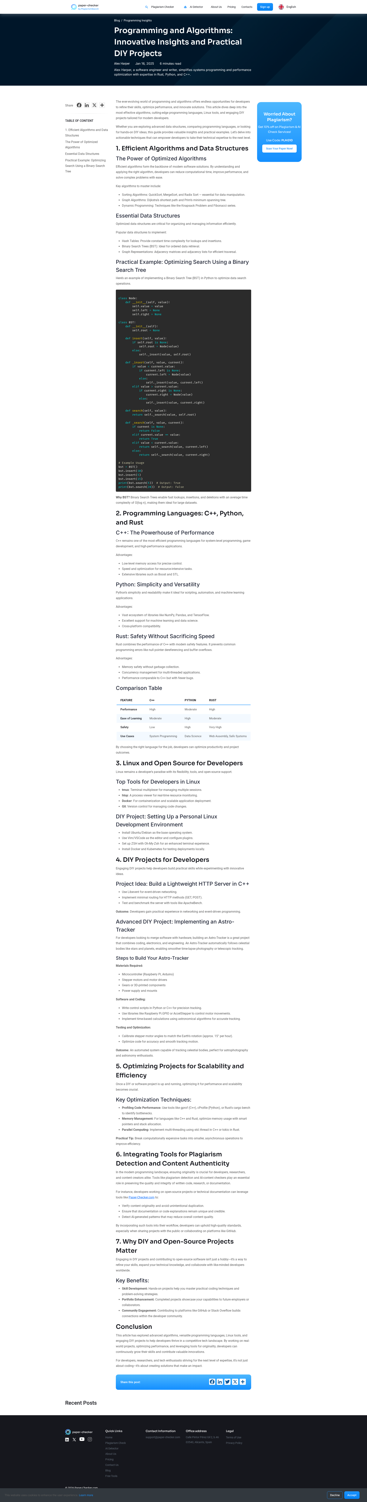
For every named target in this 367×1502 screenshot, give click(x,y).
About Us (216, 6)
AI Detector (196, 6)
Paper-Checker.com (141, 1197)
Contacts (246, 6)
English (291, 7)
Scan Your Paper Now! (279, 148)
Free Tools (111, 1476)
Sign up (265, 6)
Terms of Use (233, 1437)
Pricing (231, 6)
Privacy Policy (234, 1442)
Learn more (86, 1495)
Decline (335, 1495)
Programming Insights (138, 20)
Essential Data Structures (82, 154)
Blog (117, 20)
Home (108, 1437)
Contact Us (112, 1464)
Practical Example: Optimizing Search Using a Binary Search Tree (85, 165)
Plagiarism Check (115, 1442)
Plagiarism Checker (162, 6)
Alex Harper (122, 63)
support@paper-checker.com (163, 1437)
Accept (351, 1495)
